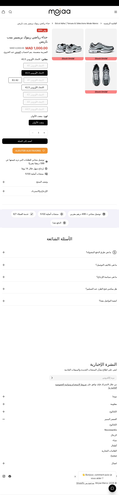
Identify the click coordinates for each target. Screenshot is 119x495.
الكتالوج (113, 424)
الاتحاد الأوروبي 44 (35, 103)
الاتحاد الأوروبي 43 (35, 95)
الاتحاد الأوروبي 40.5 (34, 72)
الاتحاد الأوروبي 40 (35, 66)
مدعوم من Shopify (85, 483)
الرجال (114, 435)
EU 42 (15, 80)
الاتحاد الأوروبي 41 (35, 81)
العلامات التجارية (109, 450)
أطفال (114, 445)
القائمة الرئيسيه (110, 23)
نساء (115, 440)
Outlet (114, 456)
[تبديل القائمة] (116, 12)
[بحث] (10, 12)
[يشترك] (52, 377)
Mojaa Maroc (101, 483)
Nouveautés (110, 429)
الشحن (18, 52)
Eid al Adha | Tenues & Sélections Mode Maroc (76, 23)
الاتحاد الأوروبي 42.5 (34, 87)
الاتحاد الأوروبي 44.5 (34, 110)
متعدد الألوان (38, 122)
